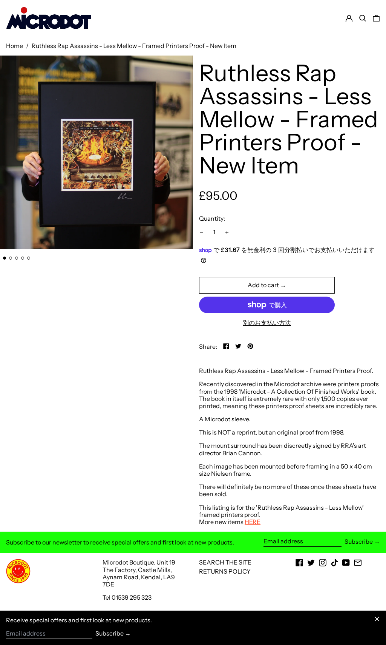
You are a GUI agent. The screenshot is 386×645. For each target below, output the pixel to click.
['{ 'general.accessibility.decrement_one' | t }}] (201, 232)
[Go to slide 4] (22, 258)
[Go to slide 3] (16, 258)
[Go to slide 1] (4, 258)
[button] (376, 18)
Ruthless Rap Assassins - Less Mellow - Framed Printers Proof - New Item (134, 45)
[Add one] (227, 232)
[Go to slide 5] (28, 258)
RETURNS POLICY (225, 571)
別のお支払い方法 (267, 322)
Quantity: (212, 218)
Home (14, 45)
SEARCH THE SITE (225, 562)
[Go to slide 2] (10, 258)
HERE (252, 522)
